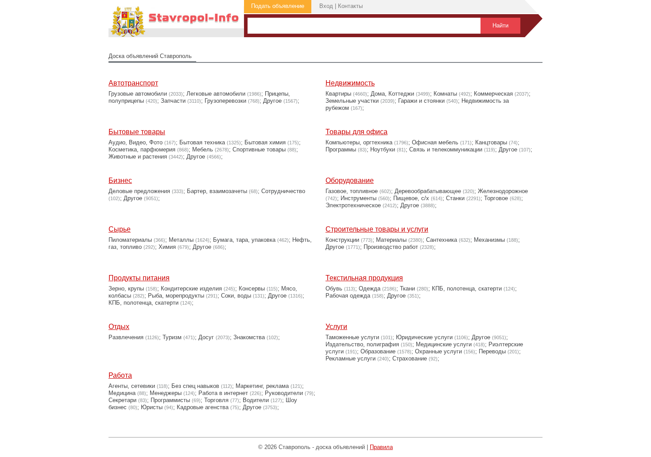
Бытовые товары (136, 132)
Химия (167, 247)
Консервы (252, 288)
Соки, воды (236, 295)
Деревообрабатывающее (428, 191)
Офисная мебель (435, 142)
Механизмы (489, 239)
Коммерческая (493, 93)
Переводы (492, 351)
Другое (272, 100)
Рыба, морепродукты (176, 295)
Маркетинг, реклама (262, 386)
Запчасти (173, 100)
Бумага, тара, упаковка (244, 239)
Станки (455, 198)
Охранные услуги (438, 351)
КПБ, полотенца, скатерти (143, 302)
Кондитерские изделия (191, 288)
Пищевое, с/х (411, 198)
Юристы (152, 407)
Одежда (369, 288)
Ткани (407, 288)
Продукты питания (139, 278)
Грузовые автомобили (137, 93)
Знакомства (249, 337)
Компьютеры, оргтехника (359, 142)
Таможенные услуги (352, 337)
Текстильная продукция (364, 278)
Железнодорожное (503, 191)
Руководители (284, 393)
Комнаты (445, 93)
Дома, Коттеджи (392, 93)
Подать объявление (277, 6)
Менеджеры (166, 393)
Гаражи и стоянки (421, 100)
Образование (377, 351)
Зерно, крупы (126, 288)
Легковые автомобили (215, 93)
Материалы (391, 239)
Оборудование (350, 180)
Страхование (409, 358)
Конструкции (342, 239)
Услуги (336, 326)
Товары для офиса (357, 132)
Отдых (118, 326)
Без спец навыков (195, 386)
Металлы (181, 239)
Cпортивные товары (259, 149)
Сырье (119, 229)
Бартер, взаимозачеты (217, 191)
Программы (341, 149)
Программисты (170, 400)
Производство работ (391, 247)
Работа (120, 375)
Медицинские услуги (444, 344)
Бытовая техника (202, 142)
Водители (256, 400)
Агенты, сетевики (131, 386)
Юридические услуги (424, 337)
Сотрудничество (283, 191)
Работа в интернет (223, 393)
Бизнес (120, 180)
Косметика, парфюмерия (141, 149)
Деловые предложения (139, 191)
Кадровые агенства (203, 407)
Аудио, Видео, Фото (135, 142)
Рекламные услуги (351, 358)
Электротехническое (353, 205)
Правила (381, 447)
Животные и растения (137, 156)
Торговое (496, 198)
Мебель (202, 149)
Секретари (122, 400)
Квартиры (338, 93)
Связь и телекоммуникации (445, 149)
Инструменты (358, 198)
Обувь (334, 288)
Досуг (206, 337)
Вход (326, 6)
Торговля (216, 400)
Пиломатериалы (130, 239)
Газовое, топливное (352, 191)
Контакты (350, 6)
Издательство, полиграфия (362, 344)
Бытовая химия (265, 142)
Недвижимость (350, 83)
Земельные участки (352, 100)
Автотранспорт (133, 83)
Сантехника (441, 239)
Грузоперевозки (225, 100)
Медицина (122, 393)
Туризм (172, 337)
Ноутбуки (382, 149)
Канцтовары (491, 142)
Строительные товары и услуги (377, 229)
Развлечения (125, 337)
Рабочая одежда (348, 295)
